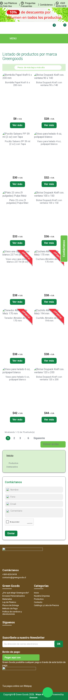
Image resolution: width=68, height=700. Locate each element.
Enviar (11, 533)
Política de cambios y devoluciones (12, 612)
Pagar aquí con (13, 657)
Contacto (38, 602)
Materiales (7, 599)
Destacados (12, 467)
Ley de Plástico (9, 602)
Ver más (17, 125)
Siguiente (41, 438)
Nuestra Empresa (42, 596)
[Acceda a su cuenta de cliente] (41, 27)
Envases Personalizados (13, 596)
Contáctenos (46, 4)
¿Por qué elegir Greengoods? (15, 593)
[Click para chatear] (48, 692)
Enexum (34, 697)
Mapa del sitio (43, 694)
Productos (13, 463)
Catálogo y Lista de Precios (46, 605)
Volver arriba (53, 444)
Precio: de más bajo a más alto (38, 68)
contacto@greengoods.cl (14, 577)
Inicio (9, 455)
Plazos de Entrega (10, 605)
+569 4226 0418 (9, 574)
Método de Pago (10, 608)
